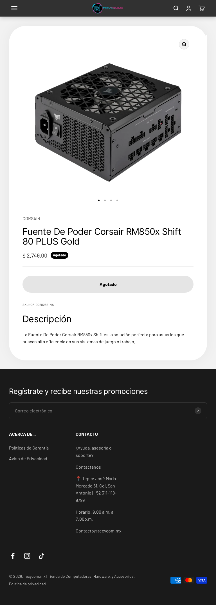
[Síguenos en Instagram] (27, 556)
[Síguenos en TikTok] (41, 556)
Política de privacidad (27, 583)
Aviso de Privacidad (28, 458)
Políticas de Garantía (29, 447)
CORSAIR (31, 218)
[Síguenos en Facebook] (13, 556)
